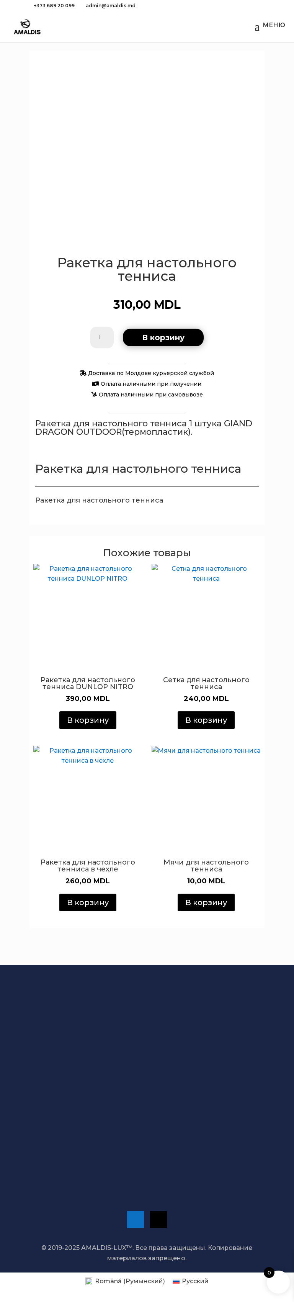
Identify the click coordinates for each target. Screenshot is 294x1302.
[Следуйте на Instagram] (158, 1219)
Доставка (63, 1047)
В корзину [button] (88, 720)
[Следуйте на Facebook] (135, 1219)
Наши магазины (65, 1117)
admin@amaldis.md (70, 1165)
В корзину (163, 337)
